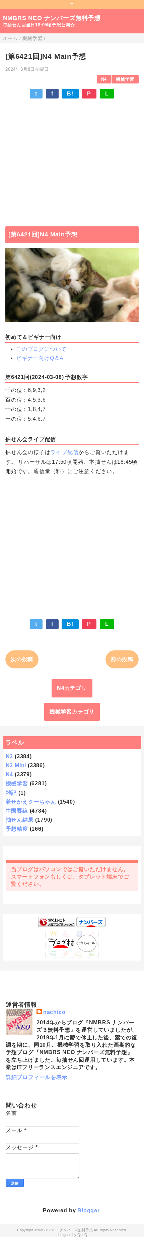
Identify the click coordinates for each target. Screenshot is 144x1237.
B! (70, 93)
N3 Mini (16, 765)
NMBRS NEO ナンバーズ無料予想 (52, 18)
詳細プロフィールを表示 (37, 1077)
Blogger (88, 1210)
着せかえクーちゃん (31, 802)
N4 (104, 79)
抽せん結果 (20, 820)
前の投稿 (122, 659)
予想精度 (17, 829)
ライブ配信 (64, 452)
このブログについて (41, 349)
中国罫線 (17, 811)
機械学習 (125, 79)
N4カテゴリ (72, 688)
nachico (54, 1012)
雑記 (11, 793)
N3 (9, 756)
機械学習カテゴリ (72, 711)
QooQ (82, 1235)
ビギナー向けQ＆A (40, 358)
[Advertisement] (72, 159)
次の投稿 (22, 659)
